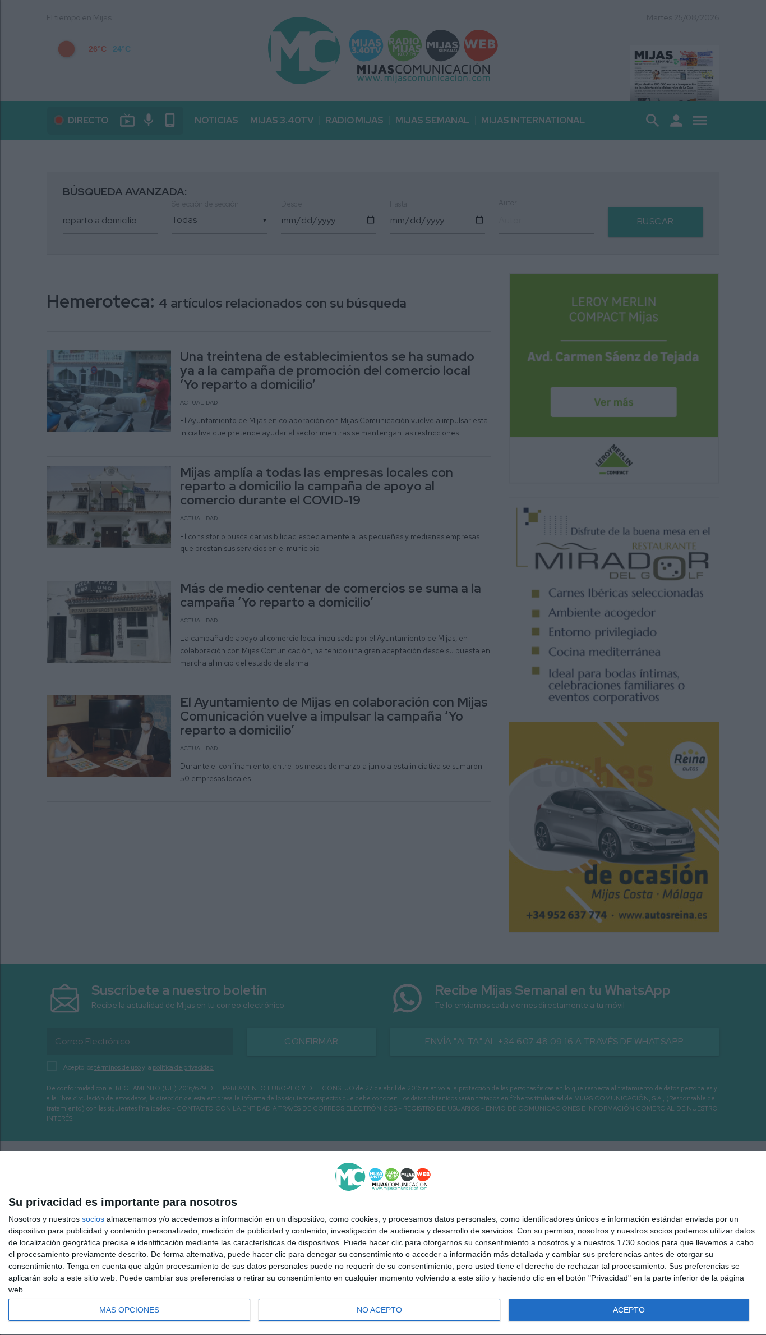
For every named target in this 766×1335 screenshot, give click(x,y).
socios (93, 1219)
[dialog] (383, 1243)
